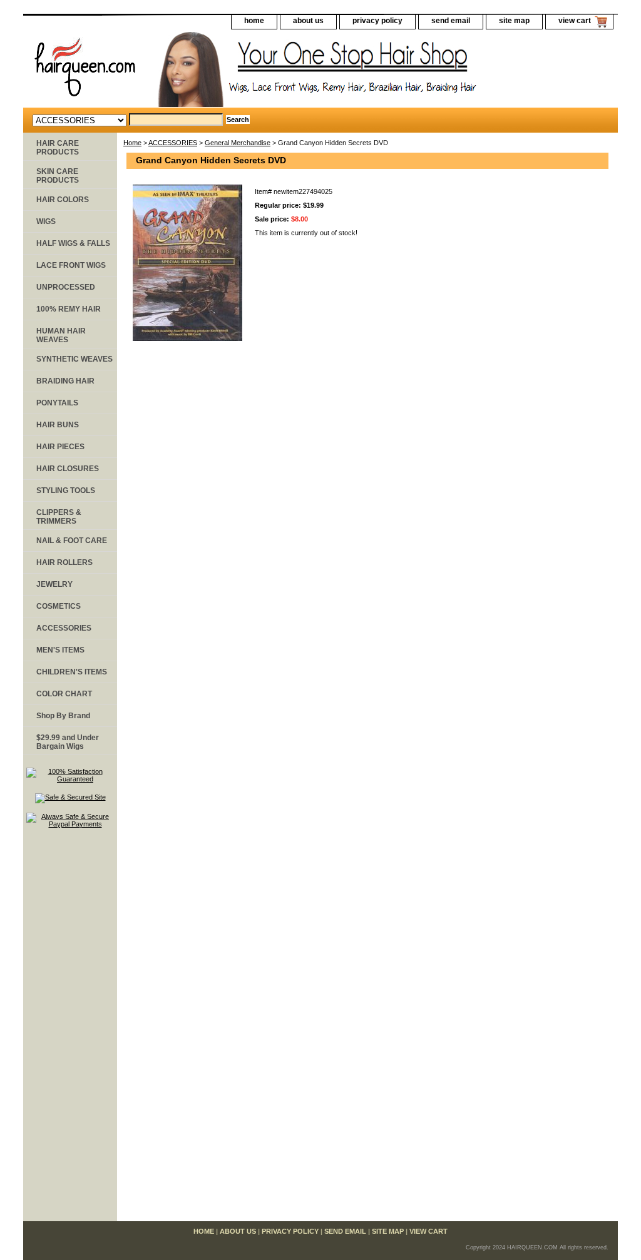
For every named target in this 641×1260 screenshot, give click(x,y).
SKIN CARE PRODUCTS (57, 176)
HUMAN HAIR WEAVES (61, 335)
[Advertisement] (70, 1030)
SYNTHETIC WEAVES (74, 359)
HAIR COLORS (62, 199)
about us (308, 20)
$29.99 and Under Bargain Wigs (67, 742)
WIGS (46, 221)
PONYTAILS (57, 403)
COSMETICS (58, 606)
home (254, 20)
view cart (574, 20)
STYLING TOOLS (65, 490)
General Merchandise (237, 142)
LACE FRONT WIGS (71, 265)
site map (514, 20)
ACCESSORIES (172, 142)
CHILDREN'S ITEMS (71, 672)
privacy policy (377, 20)
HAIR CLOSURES (67, 468)
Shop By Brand (63, 715)
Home (132, 142)
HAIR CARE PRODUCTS (57, 147)
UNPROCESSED (65, 287)
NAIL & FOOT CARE (71, 540)
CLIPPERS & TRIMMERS (58, 517)
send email (450, 20)
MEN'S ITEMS (60, 650)
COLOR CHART (64, 693)
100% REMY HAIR (68, 309)
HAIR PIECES (60, 446)
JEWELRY (54, 584)
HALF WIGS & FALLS (73, 243)
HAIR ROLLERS (64, 562)
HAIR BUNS (57, 424)
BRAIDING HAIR (65, 381)
